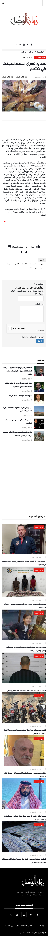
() (32, 246)
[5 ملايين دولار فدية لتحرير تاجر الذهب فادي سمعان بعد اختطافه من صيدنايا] (24, 553)
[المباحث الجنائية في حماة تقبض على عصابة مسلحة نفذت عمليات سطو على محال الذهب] (24, 851)
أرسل (40, 341)
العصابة (33, 263)
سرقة (9, 263)
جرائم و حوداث (27, 51)
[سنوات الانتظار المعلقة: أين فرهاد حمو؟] (39, 403)
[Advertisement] (24, 477)
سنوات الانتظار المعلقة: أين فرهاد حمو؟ (18, 396)
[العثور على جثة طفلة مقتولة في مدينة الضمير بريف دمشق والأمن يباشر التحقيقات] (24, 639)
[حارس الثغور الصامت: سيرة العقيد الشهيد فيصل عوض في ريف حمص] (39, 440)
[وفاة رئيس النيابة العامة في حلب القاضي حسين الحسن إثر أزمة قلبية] (39, 391)
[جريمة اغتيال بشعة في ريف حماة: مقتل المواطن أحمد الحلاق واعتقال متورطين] (24, 808)
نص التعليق (39, 304)
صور (12, 925)
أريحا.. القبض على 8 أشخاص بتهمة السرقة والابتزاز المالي (26, 690)
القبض (17, 263)
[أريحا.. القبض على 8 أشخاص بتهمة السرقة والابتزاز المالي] (24, 682)
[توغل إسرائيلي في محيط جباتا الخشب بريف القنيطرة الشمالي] (39, 415)
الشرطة (42, 263)
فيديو (17, 925)
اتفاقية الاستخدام (26, 925)
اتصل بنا (7, 925)
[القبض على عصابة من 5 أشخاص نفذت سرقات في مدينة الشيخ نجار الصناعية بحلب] (24, 722)
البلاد (43, 267)
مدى (36, 267)
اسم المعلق (39, 293)
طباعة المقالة (6, 77)
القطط (24, 263)
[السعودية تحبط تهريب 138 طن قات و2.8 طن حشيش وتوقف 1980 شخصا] (24, 596)
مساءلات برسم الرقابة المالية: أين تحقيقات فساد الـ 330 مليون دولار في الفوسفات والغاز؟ (17, 371)
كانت (30, 267)
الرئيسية (40, 51)
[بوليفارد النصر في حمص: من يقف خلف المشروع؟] (39, 428)
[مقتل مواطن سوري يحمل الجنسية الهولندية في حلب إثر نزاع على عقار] (24, 765)
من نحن (35, 925)
